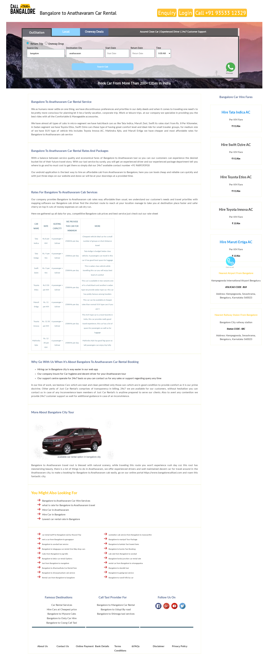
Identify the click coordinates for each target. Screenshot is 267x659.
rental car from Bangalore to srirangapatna (126, 563)
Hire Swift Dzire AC (236, 145)
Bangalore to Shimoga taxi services (116, 614)
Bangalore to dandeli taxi (119, 568)
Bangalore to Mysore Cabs (61, 614)
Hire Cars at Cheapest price (62, 609)
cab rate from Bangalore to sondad (123, 554)
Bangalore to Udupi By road (116, 609)
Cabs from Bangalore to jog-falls (55, 554)
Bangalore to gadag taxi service (121, 573)
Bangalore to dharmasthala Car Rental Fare (59, 568)
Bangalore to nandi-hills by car (121, 578)
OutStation (36, 32)
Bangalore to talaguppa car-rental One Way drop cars (63, 549)
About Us (42, 646)
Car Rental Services (61, 605)
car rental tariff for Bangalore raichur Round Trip (61, 535)
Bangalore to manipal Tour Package (123, 539)
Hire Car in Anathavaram (55, 510)
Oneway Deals (94, 32)
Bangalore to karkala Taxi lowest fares (124, 544)
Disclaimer (158, 646)
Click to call (230, 267)
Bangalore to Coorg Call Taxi (61, 623)
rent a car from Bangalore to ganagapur (58, 539)
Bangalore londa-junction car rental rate (125, 559)
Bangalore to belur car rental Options (57, 559)
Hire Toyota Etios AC (236, 177)
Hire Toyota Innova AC (236, 209)
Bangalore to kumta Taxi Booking (122, 549)
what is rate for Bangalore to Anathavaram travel (68, 505)
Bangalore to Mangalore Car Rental (116, 605)
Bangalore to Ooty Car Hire (61, 618)
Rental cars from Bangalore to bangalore (58, 578)
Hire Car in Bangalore (53, 514)
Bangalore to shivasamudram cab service (58, 573)
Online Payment (85, 646)
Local (66, 32)
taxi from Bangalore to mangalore (55, 563)
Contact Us (63, 646)
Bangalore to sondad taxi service (55, 544)
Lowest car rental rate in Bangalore (61, 519)
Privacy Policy (179, 646)
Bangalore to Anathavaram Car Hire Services (66, 501)
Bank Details (102, 646)
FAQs (137, 646)
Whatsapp (229, 73)
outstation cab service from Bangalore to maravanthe (130, 535)
